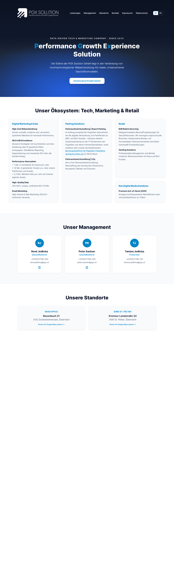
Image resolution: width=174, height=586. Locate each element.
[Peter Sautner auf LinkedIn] (87, 267)
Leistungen (75, 13)
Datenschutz (142, 13)
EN (160, 13)
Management (90, 13)
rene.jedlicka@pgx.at (39, 262)
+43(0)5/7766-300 (87, 259)
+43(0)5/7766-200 (39, 259)
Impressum (127, 13)
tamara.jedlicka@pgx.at (134, 262)
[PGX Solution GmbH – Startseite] (38, 13)
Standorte (103, 13)
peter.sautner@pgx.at (87, 262)
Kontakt (115, 13)
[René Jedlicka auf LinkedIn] (39, 267)
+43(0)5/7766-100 (134, 259)
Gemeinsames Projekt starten (87, 81)
